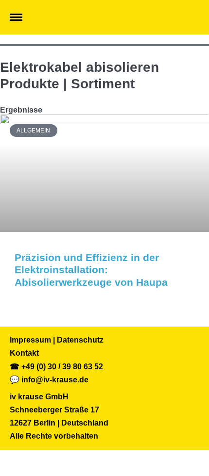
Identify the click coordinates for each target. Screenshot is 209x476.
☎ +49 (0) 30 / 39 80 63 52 (56, 366)
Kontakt (24, 353)
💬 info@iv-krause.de (49, 380)
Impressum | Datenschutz (57, 340)
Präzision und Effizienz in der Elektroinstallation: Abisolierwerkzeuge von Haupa (91, 269)
